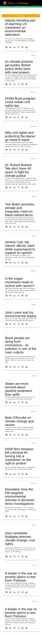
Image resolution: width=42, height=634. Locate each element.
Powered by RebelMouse (36, 5)
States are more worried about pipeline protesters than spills (18, 389)
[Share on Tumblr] (18, 47)
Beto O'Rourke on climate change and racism (19, 421)
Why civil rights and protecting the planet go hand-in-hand (20, 136)
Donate (21, 16)
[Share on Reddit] (26, 47)
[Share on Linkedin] (14, 47)
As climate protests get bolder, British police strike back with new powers (19, 67)
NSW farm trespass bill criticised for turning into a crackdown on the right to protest (19, 456)
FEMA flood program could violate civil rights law (20, 102)
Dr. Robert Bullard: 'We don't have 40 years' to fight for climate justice (18, 170)
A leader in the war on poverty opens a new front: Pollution (21, 576)
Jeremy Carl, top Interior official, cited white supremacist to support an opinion (20, 247)
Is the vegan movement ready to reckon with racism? (19, 282)
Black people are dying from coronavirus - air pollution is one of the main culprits (20, 345)
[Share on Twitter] (10, 47)
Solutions (33, 55)
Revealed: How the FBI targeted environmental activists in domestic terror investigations (19, 496)
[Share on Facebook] (6, 47)
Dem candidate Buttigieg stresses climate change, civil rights (20, 538)
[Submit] (39, 22)
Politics (34, 196)
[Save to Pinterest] (22, 47)
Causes (34, 565)
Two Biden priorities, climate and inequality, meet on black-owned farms (20, 209)
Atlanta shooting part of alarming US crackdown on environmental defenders (20, 27)
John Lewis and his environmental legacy (20, 314)
